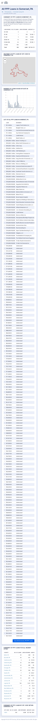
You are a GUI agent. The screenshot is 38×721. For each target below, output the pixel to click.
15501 (5, 712)
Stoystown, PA (7, 698)
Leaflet (19, 83)
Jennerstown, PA (8, 678)
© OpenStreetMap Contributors (28, 83)
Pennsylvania (8, 12)
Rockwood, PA (7, 691)
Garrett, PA (6, 673)
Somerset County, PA (18, 12)
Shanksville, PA (7, 693)
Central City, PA (7, 662)
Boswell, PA (7, 657)
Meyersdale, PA (8, 685)
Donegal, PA (7, 667)
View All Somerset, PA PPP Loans (23, 640)
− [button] (5, 62)
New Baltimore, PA (8, 688)
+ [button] (5, 59)
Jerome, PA (7, 680)
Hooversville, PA (8, 675)
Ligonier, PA (7, 683)
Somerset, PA (7, 696)
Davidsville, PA (7, 665)
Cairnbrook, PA (7, 660)
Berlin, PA (6, 655)
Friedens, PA (7, 670)
